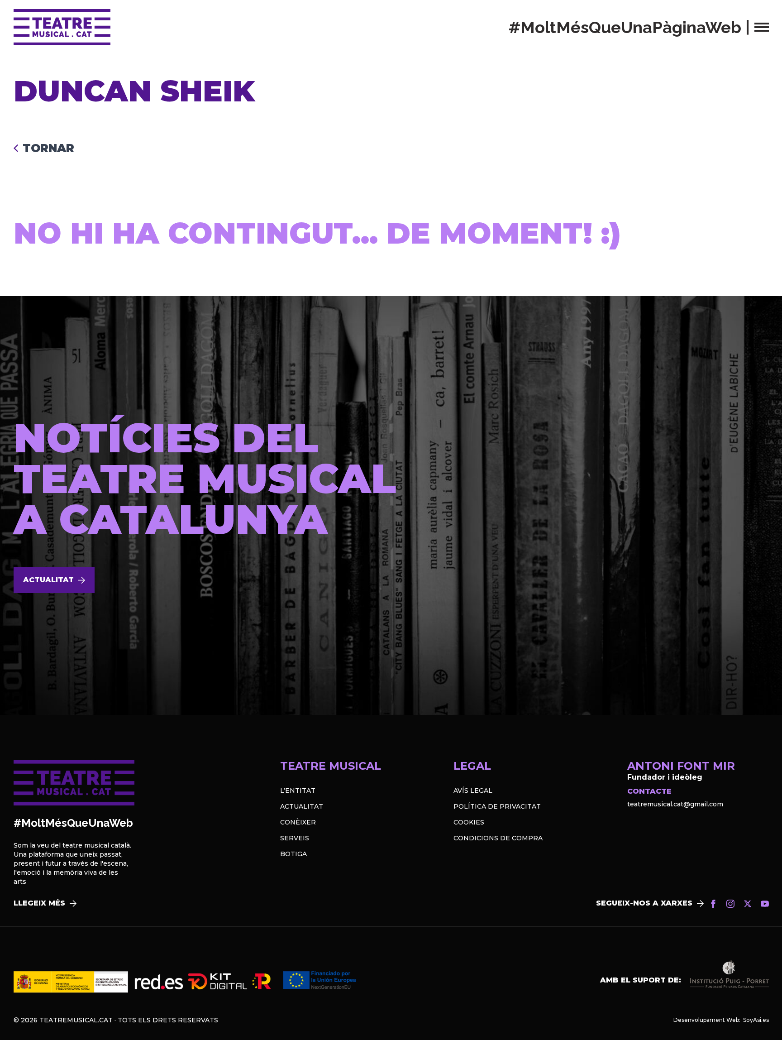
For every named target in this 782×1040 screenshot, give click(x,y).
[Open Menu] (761, 27)
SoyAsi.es (756, 1019)
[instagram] (730, 904)
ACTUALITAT (301, 806)
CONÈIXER (298, 822)
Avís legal (472, 790)
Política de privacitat (497, 806)
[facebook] (713, 904)
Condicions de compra (498, 838)
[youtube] (765, 904)
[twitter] (748, 904)
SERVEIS (294, 838)
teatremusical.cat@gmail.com (675, 804)
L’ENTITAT (297, 790)
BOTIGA (293, 854)
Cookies (468, 822)
